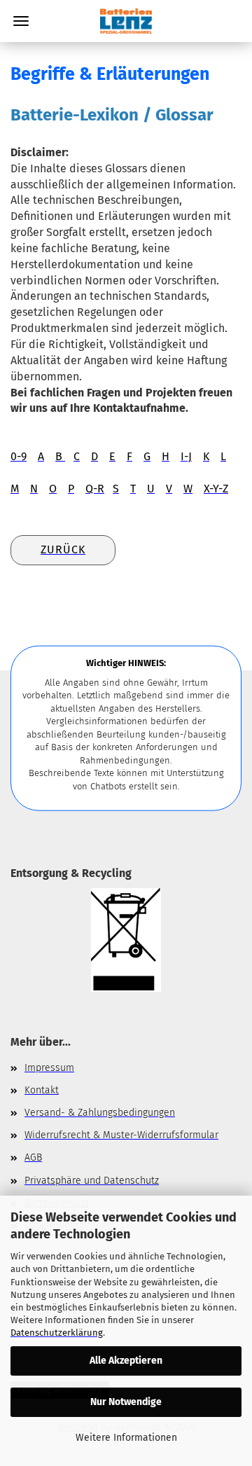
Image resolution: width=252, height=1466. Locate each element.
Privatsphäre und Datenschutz (91, 1181)
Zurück (63, 549)
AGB (33, 1157)
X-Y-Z (216, 488)
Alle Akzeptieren (126, 1361)
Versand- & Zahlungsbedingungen (99, 1113)
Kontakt (41, 1090)
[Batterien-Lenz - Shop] (126, 21)
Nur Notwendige (126, 1402)
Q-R (94, 488)
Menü (21, 21)
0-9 (18, 456)
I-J (186, 456)
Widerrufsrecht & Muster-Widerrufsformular (121, 1135)
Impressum (49, 1068)
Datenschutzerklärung (56, 1332)
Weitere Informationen (126, 1438)
